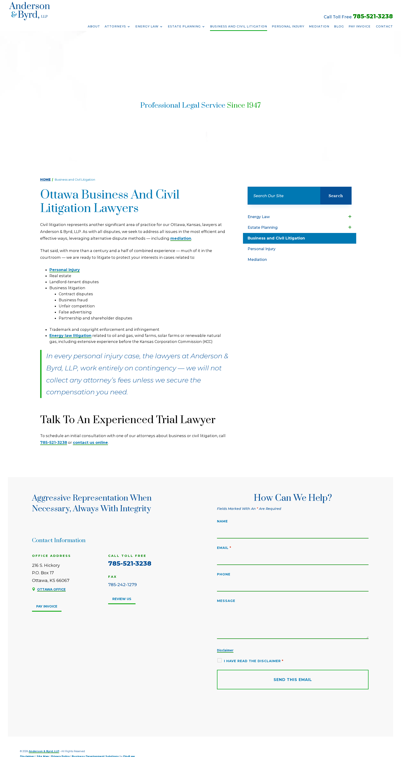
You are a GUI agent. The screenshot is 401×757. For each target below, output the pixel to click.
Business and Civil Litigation (238, 26)
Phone (223, 574)
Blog (339, 26)
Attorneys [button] (115, 26)
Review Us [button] (121, 599)
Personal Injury (288, 26)
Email (224, 548)
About (94, 26)
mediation (180, 238)
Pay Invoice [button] (46, 606)
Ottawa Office (51, 589)
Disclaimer (225, 650)
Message (226, 601)
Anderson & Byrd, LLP (44, 751)
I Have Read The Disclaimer (253, 661)
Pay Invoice (360, 26)
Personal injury (64, 269)
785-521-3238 (373, 16)
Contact (384, 26)
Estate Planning (184, 26)
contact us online (90, 442)
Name (222, 521)
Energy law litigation (70, 335)
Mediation (319, 26)
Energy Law (146, 26)
